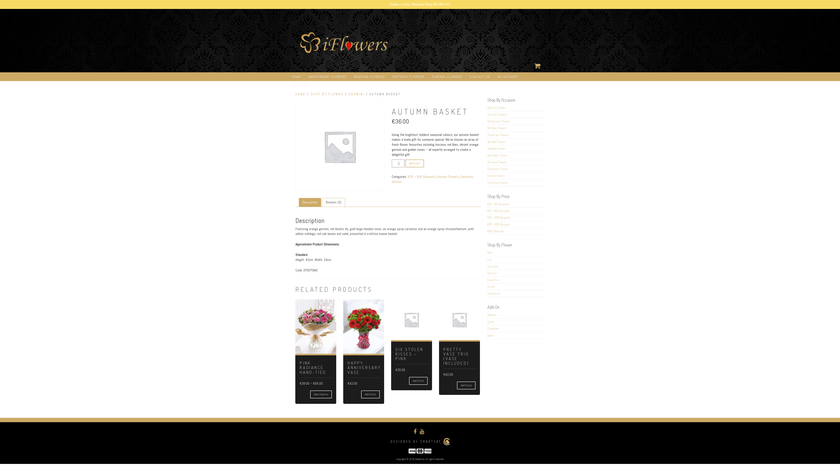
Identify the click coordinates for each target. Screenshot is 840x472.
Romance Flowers (497, 162)
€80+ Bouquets (495, 231)
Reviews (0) (333, 202)
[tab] (310, 202)
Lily (489, 259)
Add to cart (414, 163)
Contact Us (480, 77)
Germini (356, 94)
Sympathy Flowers (497, 169)
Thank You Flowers (497, 135)
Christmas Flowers (497, 182)
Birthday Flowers (408, 77)
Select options (321, 394)
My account (508, 77)
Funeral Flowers (447, 77)
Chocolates (493, 328)
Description (310, 202)
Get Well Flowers (496, 142)
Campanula (493, 293)
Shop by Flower (327, 94)
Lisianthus (493, 280)
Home (296, 77)
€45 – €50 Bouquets (498, 211)
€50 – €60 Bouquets (498, 217)
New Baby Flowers (497, 155)
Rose (489, 252)
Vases (490, 335)
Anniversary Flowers (327, 77)
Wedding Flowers (369, 77)
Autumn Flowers (448, 176)
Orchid (491, 286)
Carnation (466, 176)
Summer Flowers (497, 114)
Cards (490, 322)
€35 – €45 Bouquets (422, 176)
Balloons (491, 315)
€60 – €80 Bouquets (498, 224)
